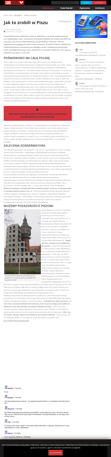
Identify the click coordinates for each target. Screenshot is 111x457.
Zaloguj (86, 2)
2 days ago (102, 55)
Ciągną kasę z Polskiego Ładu (84, 79)
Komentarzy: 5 (66, 21)
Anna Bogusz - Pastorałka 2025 (84, 91)
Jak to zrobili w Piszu (26, 22)
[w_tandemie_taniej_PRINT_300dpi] (91, 26)
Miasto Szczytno (16, 29)
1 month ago (98, 79)
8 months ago (99, 91)
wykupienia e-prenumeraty (39, 116)
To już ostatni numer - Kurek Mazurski (86, 55)
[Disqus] (38, 353)
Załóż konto (99, 2)
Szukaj (77, 3)
